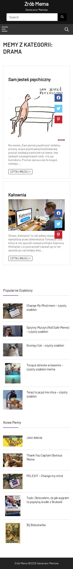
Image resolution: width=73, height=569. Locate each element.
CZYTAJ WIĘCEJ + (20, 171)
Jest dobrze (34, 437)
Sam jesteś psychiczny (29, 79)
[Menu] (5, 29)
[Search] (67, 29)
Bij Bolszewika (36, 525)
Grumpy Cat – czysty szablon (45, 345)
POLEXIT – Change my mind (45, 476)
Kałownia (17, 194)
